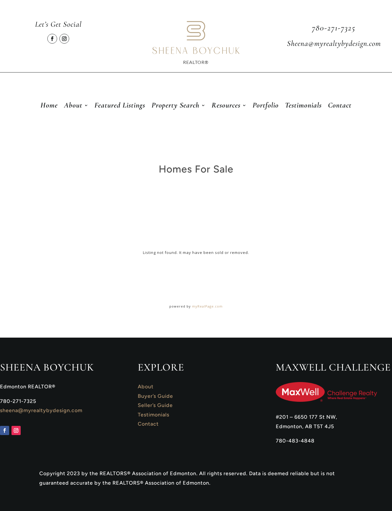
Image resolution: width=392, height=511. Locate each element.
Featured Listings (119, 106)
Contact (340, 106)
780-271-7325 (334, 28)
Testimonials (303, 106)
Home (49, 106)
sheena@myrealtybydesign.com (41, 410)
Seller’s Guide (155, 405)
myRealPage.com (207, 306)
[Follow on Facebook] (52, 39)
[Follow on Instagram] (64, 39)
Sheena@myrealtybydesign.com (334, 43)
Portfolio (266, 106)
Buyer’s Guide (155, 396)
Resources (225, 106)
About (146, 386)
